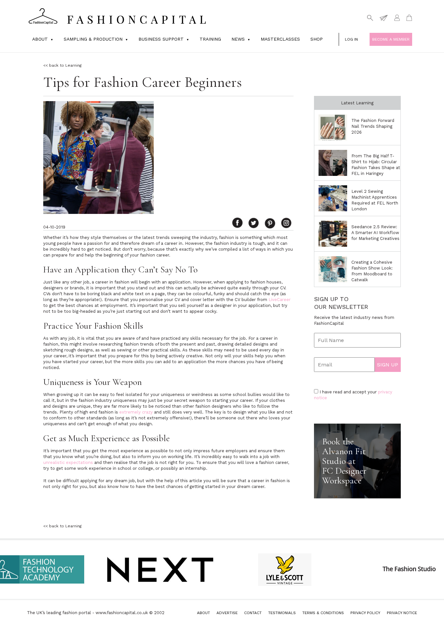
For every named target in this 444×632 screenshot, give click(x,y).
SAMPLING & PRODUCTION (93, 39)
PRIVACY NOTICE (402, 613)
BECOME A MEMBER (391, 39)
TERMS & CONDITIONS (323, 613)
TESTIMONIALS (282, 613)
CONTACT (253, 613)
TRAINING (210, 39)
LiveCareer (279, 299)
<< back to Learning (62, 65)
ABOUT (203, 613)
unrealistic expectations (68, 462)
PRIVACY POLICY (365, 613)
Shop (316, 39)
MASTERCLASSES (280, 39)
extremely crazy (136, 412)
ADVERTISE (227, 613)
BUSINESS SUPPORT (161, 39)
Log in (351, 39)
